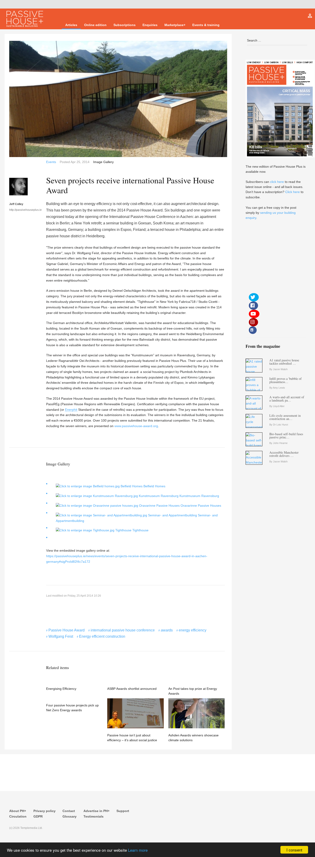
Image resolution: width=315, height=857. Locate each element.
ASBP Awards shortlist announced (132, 688)
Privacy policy (44, 811)
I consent (294, 850)
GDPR (38, 816)
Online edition (95, 25)
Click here (292, 192)
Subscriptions (124, 25)
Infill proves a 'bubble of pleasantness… (285, 380)
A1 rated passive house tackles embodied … (284, 362)
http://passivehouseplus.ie (18, 209)
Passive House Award (66, 630)
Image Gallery (103, 162)
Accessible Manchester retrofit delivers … (284, 454)
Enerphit (71, 409)
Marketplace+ (174, 25)
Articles (71, 25)
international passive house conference (123, 630)
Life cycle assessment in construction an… (285, 417)
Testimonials (93, 816)
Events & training (206, 25)
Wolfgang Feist (60, 636)
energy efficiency (192, 630)
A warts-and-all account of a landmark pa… (286, 398)
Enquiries (150, 25)
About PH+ (17, 811)
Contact (68, 811)
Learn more (138, 850)
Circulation (18, 816)
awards (167, 630)
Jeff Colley (16, 204)
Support (122, 811)
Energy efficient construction (102, 636)
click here (277, 182)
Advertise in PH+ (96, 811)
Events (51, 162)
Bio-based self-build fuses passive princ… (286, 435)
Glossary (69, 816)
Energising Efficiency (61, 688)
